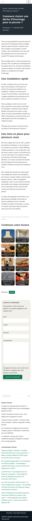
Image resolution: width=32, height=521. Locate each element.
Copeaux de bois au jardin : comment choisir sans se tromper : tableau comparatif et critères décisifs (16, 422)
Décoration (6, 30)
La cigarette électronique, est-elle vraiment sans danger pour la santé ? (15, 466)
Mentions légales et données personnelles (15, 517)
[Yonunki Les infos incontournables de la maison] (3, 1)
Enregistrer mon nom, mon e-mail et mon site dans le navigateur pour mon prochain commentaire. (16, 370)
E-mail (5, 325)
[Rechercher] (29, 396)
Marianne (7, 27)
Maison (12, 292)
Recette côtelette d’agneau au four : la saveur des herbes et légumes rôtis (14, 500)
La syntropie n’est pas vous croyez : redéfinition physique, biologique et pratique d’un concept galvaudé (15, 439)
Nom (5, 317)
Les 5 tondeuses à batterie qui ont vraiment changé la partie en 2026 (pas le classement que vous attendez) (15, 430)
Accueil (5, 8)
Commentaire (8, 340)
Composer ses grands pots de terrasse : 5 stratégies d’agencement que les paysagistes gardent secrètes (15, 408)
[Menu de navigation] (28, 1)
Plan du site (5, 519)
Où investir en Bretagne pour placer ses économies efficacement (14, 476)
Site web (6, 332)
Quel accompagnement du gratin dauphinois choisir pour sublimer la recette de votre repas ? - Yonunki (15, 495)
